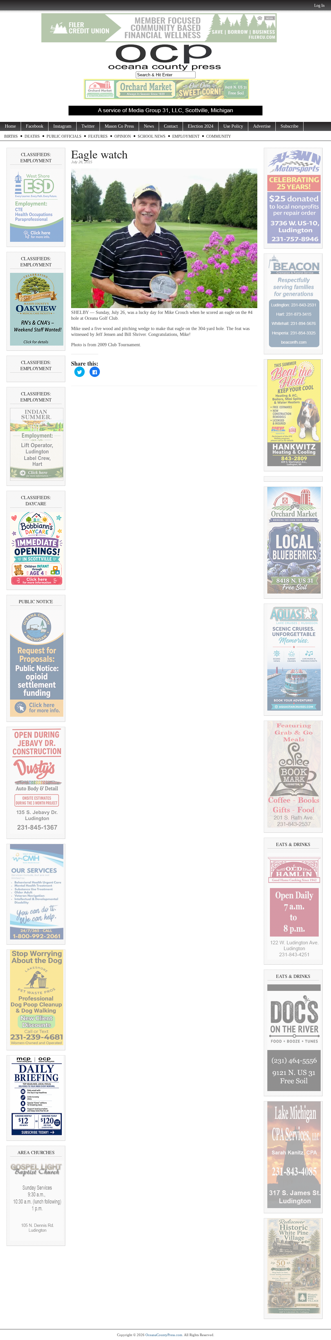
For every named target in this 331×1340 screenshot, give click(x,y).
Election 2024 (200, 126)
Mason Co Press (119, 126)
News (149, 126)
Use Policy (233, 126)
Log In (319, 5)
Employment (185, 136)
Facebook (34, 126)
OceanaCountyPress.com (163, 1335)
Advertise (262, 126)
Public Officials (64, 136)
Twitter (88, 126)
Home (10, 126)
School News (152, 136)
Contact (171, 126)
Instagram (62, 126)
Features (98, 136)
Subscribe (289, 126)
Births (11, 136)
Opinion (122, 136)
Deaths (32, 136)
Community (218, 136)
